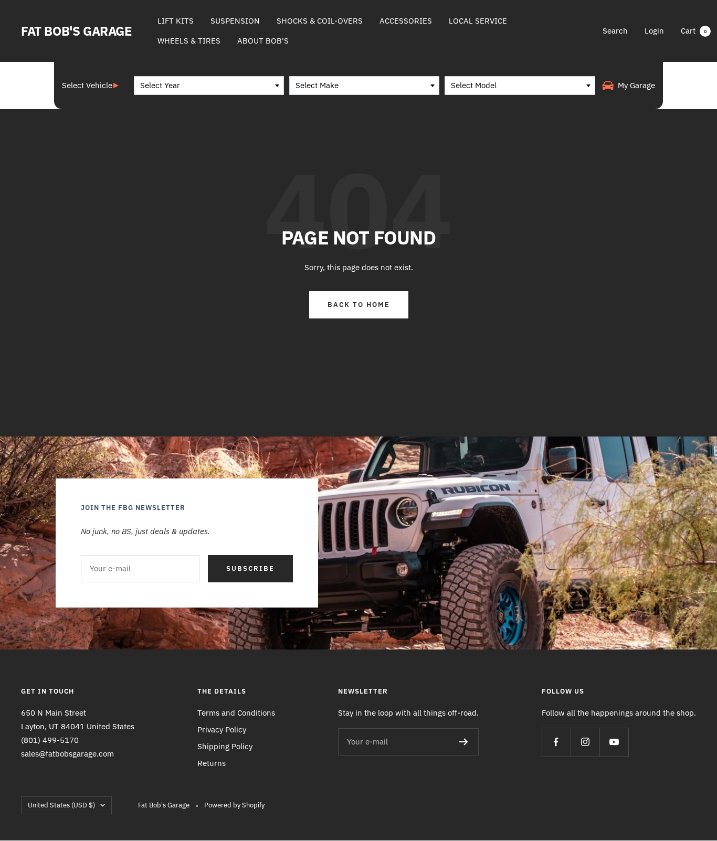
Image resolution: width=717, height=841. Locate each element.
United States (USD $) (61, 805)
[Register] (463, 742)
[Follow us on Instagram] (585, 742)
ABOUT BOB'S (263, 41)
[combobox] (209, 85)
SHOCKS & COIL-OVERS (320, 21)
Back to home (359, 304)
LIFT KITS (175, 21)
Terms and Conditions (236, 713)
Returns (211, 763)
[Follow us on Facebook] (556, 742)
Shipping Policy (224, 746)
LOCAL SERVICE (478, 21)
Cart (694, 31)
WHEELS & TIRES (188, 41)
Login (654, 31)
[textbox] (208, 85)
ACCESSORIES (405, 21)
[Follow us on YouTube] (613, 742)
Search (615, 31)
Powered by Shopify (234, 805)
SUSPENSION (235, 21)
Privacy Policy (221, 729)
